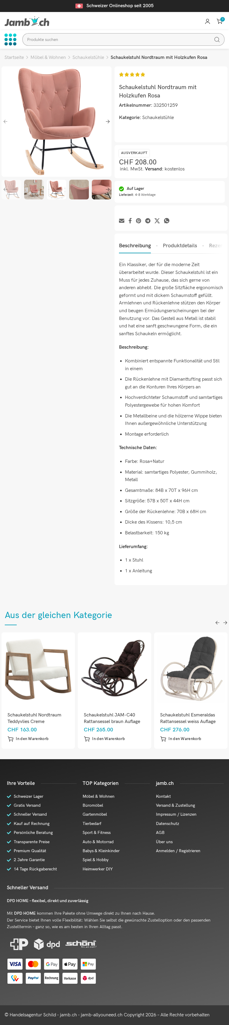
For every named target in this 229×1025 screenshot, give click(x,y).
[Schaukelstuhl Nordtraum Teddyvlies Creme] (38, 669)
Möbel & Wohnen (48, 57)
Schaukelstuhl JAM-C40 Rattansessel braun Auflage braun (112, 721)
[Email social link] (121, 221)
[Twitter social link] (157, 221)
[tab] (135, 246)
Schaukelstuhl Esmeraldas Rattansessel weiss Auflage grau (188, 721)
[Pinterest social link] (138, 221)
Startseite (14, 57)
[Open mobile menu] (10, 39)
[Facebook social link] (130, 221)
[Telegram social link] (147, 221)
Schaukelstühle (88, 57)
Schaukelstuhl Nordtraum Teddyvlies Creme (34, 718)
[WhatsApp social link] (166, 221)
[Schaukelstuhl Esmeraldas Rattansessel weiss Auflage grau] (191, 669)
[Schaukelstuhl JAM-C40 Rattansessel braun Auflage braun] (114, 669)
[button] (28, 738)
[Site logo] (26, 21)
